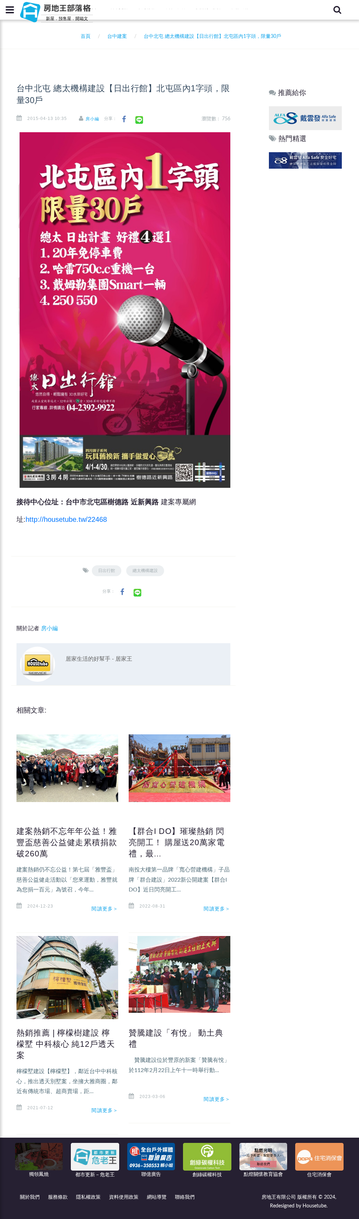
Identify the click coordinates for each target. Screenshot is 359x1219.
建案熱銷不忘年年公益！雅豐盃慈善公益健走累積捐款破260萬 (66, 842)
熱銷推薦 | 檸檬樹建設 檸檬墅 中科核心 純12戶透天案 (65, 1044)
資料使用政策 (123, 1197)
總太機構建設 (145, 570)
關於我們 (30, 1197)
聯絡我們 (185, 1197)
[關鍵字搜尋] (337, 9)
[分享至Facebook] (124, 119)
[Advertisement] (306, 277)
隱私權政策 (88, 1197)
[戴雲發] (305, 118)
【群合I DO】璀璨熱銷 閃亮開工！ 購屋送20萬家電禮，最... (177, 842)
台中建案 (117, 36)
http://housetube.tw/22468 (66, 519)
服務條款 (58, 1197)
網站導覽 (157, 1197)
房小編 (92, 118)
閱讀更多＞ (105, 908)
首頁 (84, 36)
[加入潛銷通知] (305, 160)
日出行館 (106, 570)
